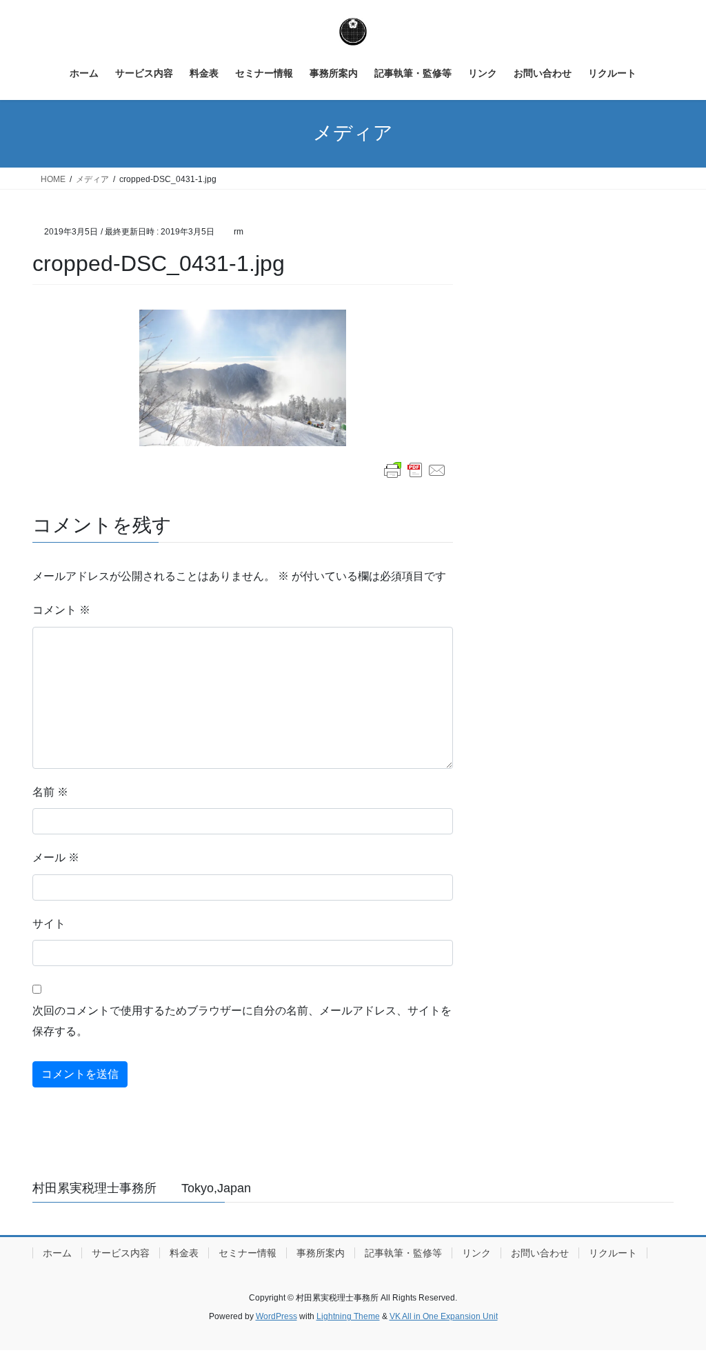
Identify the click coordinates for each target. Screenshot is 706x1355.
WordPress (276, 1316)
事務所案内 (320, 1252)
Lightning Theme (348, 1316)
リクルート (613, 1252)
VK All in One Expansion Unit (444, 1316)
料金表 (184, 1252)
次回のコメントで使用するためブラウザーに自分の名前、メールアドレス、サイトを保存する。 (242, 1021)
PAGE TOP (676, 1302)
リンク (476, 1252)
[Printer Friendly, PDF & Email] (415, 470)
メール (55, 857)
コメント (61, 610)
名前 (50, 792)
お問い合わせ (540, 1252)
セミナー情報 (247, 1252)
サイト (48, 924)
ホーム (57, 1252)
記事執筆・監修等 (403, 1252)
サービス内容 (121, 1252)
